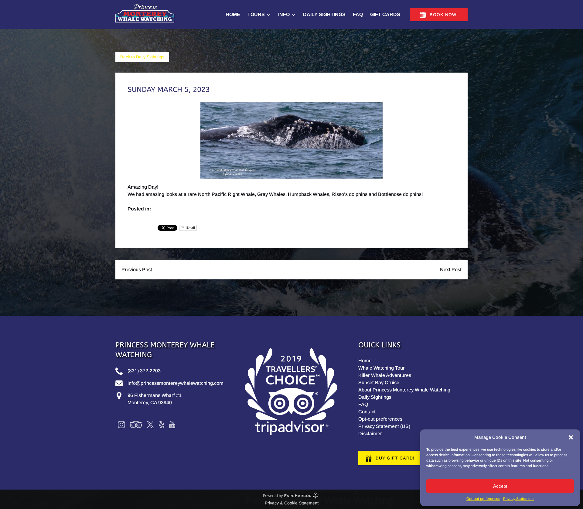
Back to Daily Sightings (142, 56)
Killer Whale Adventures (384, 375)
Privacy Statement (518, 499)
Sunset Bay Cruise (378, 382)
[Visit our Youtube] (172, 424)
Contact (367, 411)
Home (233, 14)
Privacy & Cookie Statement (292, 502)
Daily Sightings (324, 14)
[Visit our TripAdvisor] (136, 424)
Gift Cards (385, 14)
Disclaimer (370, 433)
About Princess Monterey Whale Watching (404, 389)
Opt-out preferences (483, 499)
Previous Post (136, 269)
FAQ (358, 14)
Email (190, 227)
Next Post (451, 269)
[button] (571, 437)
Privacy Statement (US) (384, 426)
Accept (500, 486)
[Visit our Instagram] (121, 424)
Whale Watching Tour (381, 368)
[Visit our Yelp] (161, 424)
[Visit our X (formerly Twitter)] (150, 424)
